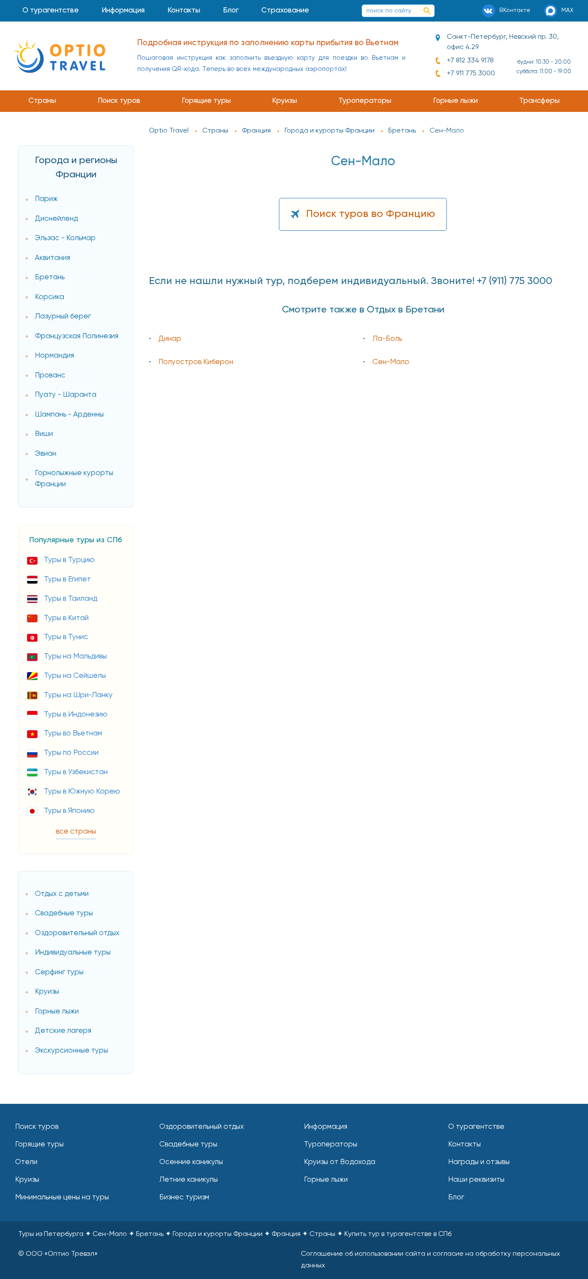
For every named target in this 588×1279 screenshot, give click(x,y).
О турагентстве (50, 10)
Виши (44, 434)
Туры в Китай (66, 618)
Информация (123, 10)
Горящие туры (206, 101)
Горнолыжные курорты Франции (74, 479)
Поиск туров (119, 101)
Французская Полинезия (76, 336)
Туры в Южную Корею (82, 791)
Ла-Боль (387, 339)
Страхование (285, 10)
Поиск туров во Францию (370, 214)
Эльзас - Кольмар (65, 238)
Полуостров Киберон (195, 362)
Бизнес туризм (184, 1197)
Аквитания (52, 258)
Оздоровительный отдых (77, 933)
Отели (26, 1162)
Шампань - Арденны (69, 414)
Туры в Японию (69, 811)
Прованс (50, 375)
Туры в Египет (67, 579)
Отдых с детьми (62, 894)
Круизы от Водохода (339, 1162)
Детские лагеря (63, 1031)
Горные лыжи (455, 101)
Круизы (284, 101)
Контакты (183, 10)
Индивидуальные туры (73, 952)
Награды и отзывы (479, 1162)
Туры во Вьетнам (73, 733)
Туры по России (71, 753)
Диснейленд (56, 218)
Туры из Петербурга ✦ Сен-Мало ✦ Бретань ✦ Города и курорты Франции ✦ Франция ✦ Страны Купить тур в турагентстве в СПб (235, 1234)
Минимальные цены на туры (62, 1197)
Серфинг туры (59, 972)
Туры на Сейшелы (75, 676)
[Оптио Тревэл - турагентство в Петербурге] (59, 56)
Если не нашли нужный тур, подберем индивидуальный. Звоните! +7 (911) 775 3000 (350, 281)
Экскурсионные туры (71, 1050)
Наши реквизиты (476, 1179)
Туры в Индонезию (76, 714)
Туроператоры (364, 101)
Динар (169, 339)
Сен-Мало (390, 362)
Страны (42, 101)
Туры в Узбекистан (76, 772)
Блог (230, 10)
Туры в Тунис (66, 637)
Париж (46, 199)
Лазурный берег (63, 316)
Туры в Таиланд (70, 598)
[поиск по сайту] (427, 10)
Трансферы (539, 101)
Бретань (50, 277)
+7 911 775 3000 (471, 73)
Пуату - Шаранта (65, 395)
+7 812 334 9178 (470, 60)
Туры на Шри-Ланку (78, 695)
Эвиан (45, 453)
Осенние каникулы (191, 1162)
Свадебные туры (64, 913)
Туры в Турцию (69, 560)
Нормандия (54, 355)
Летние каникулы (188, 1179)
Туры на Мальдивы (75, 656)
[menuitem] (50, 11)
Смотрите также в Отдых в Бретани (363, 310)
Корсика (49, 297)
